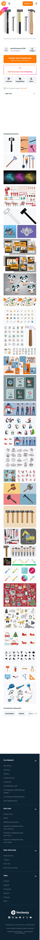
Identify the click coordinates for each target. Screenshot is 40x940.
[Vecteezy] (3, 3)
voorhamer (9, 882)
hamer (21, 882)
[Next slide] (31, 882)
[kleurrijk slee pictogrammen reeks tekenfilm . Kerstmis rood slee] (8, 509)
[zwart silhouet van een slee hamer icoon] (11, 143)
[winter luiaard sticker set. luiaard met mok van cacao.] (10, 554)
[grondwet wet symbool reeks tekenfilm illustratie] (20, 398)
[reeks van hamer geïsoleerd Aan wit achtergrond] (16, 679)
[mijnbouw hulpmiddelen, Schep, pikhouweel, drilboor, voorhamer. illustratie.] (11, 194)
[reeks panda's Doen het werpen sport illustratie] (20, 331)
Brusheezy (7, 934)
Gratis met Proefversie (20, 59)
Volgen (32, 51)
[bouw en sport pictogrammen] (20, 363)
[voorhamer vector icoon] (11, 709)
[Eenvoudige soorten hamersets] (17, 660)
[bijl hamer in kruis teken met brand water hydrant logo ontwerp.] (13, 278)
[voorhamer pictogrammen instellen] (20, 609)
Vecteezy (7, 938)
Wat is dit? (24, 88)
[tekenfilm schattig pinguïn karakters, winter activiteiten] (20, 494)
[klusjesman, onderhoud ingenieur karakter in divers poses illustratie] (20, 477)
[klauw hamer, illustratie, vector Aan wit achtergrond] (9, 404)
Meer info (8, 92)
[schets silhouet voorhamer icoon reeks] (20, 249)
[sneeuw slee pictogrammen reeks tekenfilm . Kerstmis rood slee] (11, 790)
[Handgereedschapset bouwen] (11, 628)
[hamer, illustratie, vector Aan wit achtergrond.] (23, 643)
